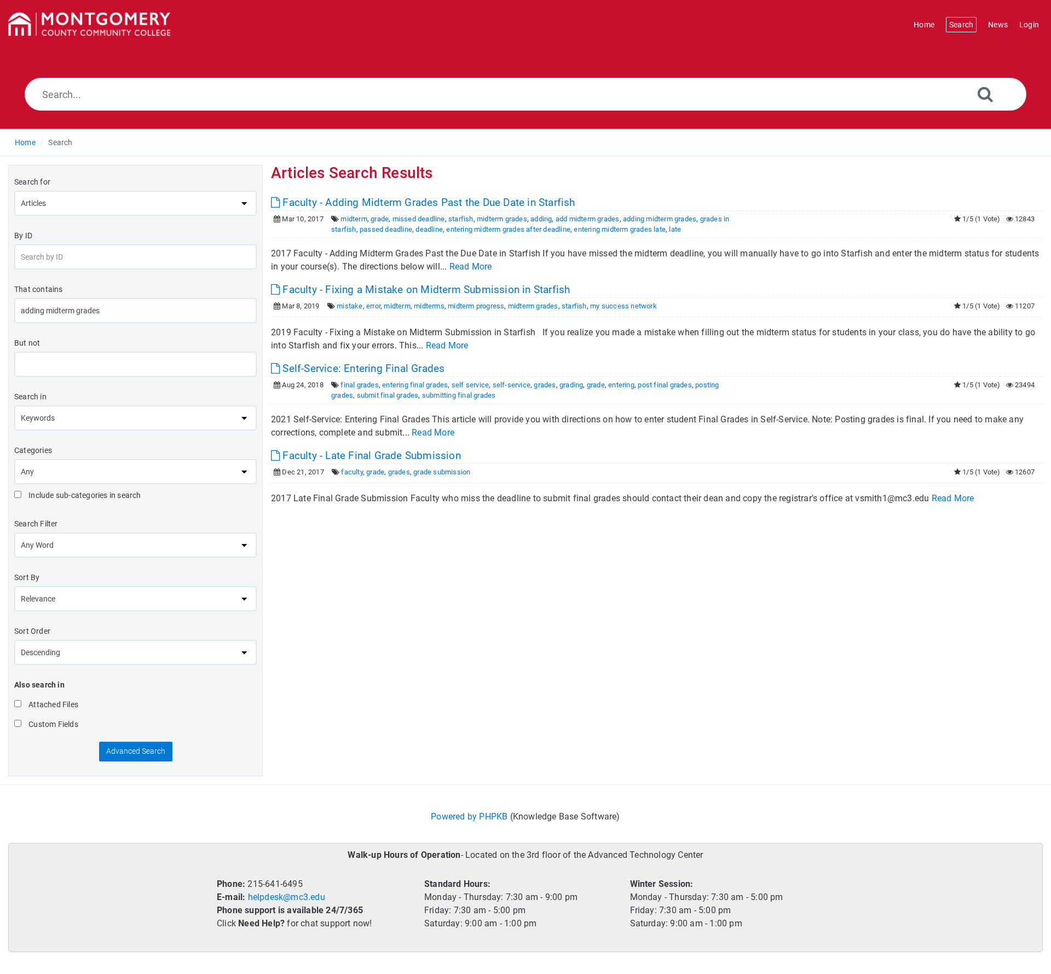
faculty (351, 472)
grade (380, 219)
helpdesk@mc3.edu (286, 897)
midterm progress (476, 306)
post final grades (664, 385)
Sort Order (32, 631)
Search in (30, 396)
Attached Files (52, 704)
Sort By (26, 577)
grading (571, 385)
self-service (511, 385)
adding (541, 219)
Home (25, 142)
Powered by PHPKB (469, 816)
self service (470, 385)
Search (60, 142)
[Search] (985, 94)
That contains (38, 289)
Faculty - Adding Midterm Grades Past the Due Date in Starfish (427, 202)
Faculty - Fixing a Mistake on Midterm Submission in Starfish (425, 289)
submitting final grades (459, 395)
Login (1029, 24)
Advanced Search (135, 751)
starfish (460, 219)
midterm (353, 219)
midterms (429, 306)
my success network (623, 306)
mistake (349, 306)
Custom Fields (52, 724)
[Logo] (89, 25)
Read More (470, 266)
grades (545, 385)
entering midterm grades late (620, 229)
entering (621, 385)
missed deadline (418, 219)
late (675, 229)
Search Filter (36, 523)
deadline (429, 229)
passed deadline (386, 229)
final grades (359, 385)
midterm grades (502, 219)
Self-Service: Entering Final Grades (362, 368)
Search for (32, 181)
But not (27, 343)
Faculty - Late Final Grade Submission (370, 455)
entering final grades (415, 385)
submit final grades (388, 395)
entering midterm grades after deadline (508, 229)
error (373, 306)
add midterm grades (588, 219)
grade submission (441, 472)
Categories (33, 450)
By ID (23, 235)
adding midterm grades (659, 219)
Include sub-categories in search (84, 495)
